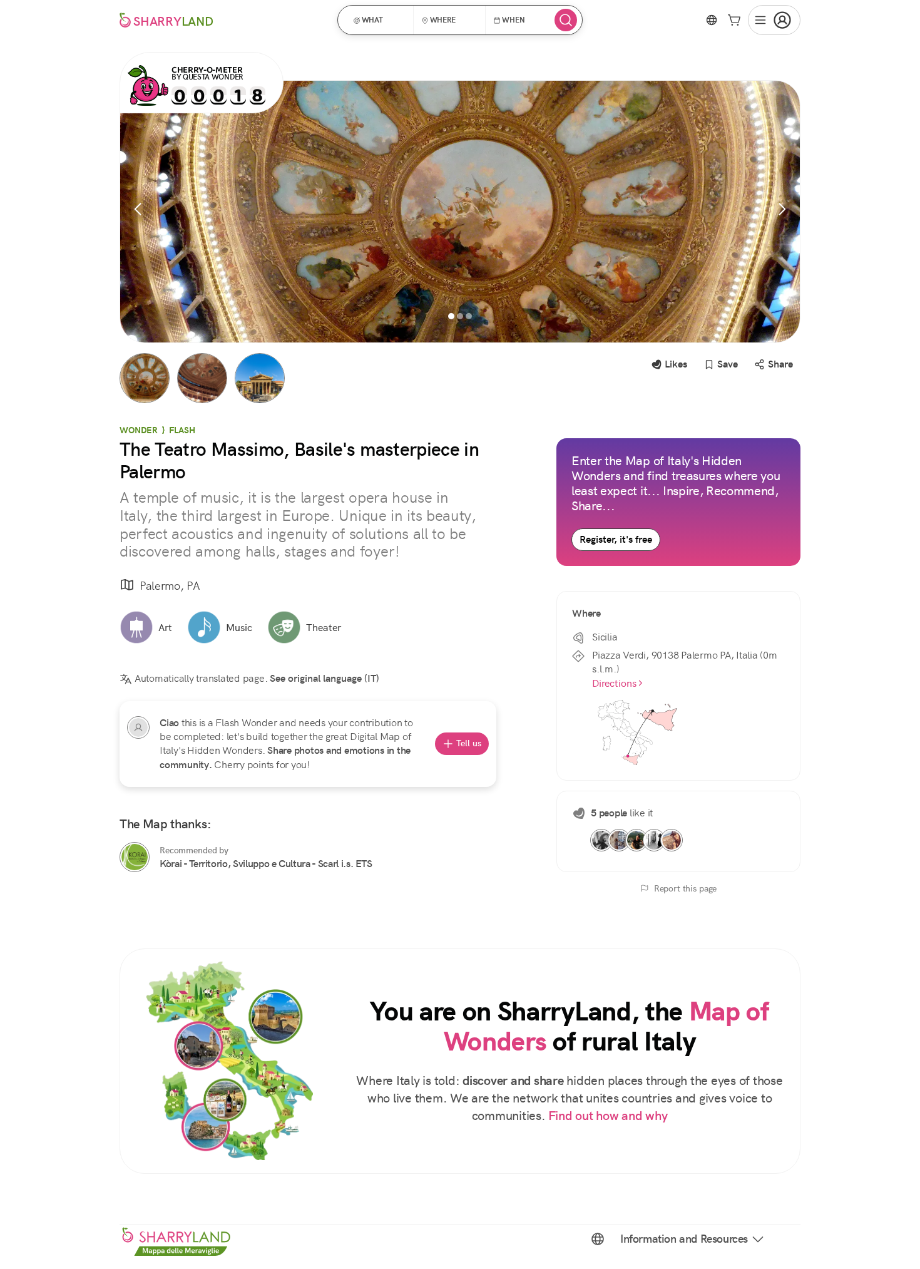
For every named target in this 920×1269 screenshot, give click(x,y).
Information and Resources (684, 1239)
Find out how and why (608, 1116)
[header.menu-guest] (774, 20)
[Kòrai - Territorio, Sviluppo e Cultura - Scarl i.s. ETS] (135, 857)
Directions (614, 683)
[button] (379, 20)
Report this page (685, 888)
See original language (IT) (324, 678)
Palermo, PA (170, 585)
